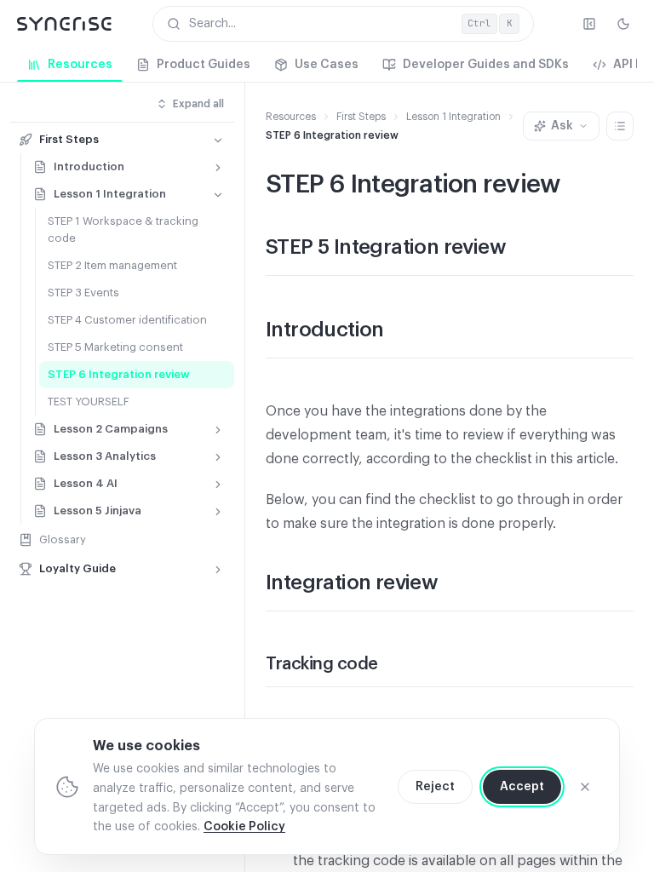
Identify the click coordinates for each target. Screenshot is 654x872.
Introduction (89, 166)
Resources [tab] (80, 65)
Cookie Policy (244, 827)
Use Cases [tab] (327, 65)
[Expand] (218, 167)
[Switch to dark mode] (623, 23)
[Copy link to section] (523, 248)
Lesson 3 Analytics (105, 456)
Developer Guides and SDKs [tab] (486, 65)
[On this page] (620, 126)
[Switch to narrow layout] (589, 23)
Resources (291, 117)
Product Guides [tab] (203, 65)
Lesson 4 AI (86, 483)
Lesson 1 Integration (110, 193)
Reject (435, 787)
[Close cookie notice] (585, 786)
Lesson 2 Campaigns (111, 428)
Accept (522, 787)
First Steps (69, 139)
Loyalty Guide (77, 568)
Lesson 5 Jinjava (97, 510)
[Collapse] (218, 140)
